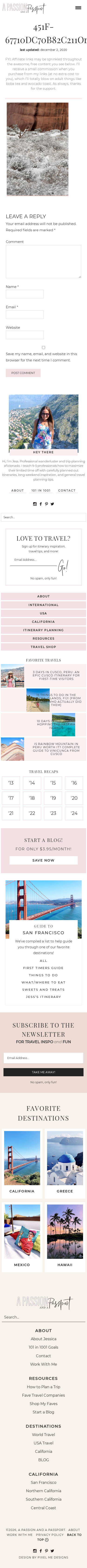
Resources (44, 638)
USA (43, 613)
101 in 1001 (41, 490)
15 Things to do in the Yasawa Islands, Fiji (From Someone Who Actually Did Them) (56, 700)
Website (13, 327)
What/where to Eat (44, 982)
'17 (11, 798)
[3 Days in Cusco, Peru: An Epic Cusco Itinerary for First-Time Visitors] (13, 676)
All (43, 960)
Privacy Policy (50, 1535)
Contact (67, 490)
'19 (53, 798)
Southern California (43, 1499)
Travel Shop (43, 647)
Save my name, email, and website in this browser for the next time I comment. (41, 357)
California (43, 621)
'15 (53, 783)
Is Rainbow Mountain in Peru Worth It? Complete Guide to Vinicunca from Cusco (56, 749)
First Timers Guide (43, 968)
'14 (32, 783)
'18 (32, 798)
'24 (74, 813)
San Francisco (43, 1482)
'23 (53, 813)
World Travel (43, 1435)
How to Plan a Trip (43, 1387)
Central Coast (43, 1508)
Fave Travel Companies (43, 1395)
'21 (10, 813)
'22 (32, 813)
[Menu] (77, 7)
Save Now (43, 860)
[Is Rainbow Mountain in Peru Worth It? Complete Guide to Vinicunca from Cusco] (13, 749)
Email (12, 307)
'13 (10, 783)
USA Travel (43, 1443)
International (44, 605)
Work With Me (43, 1364)
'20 (74, 798)
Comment (15, 241)
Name (12, 286)
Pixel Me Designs (53, 1557)
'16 (74, 783)
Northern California (43, 1491)
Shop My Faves (44, 1404)
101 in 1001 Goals (43, 1347)
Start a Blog (43, 1412)
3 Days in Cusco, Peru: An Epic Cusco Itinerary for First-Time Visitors (56, 675)
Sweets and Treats (43, 989)
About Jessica (43, 1339)
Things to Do (43, 975)
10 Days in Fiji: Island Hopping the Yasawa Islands (56, 724)
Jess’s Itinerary (43, 997)
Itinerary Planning (43, 630)
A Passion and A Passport (23, 7)
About (17, 490)
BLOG (43, 1460)
